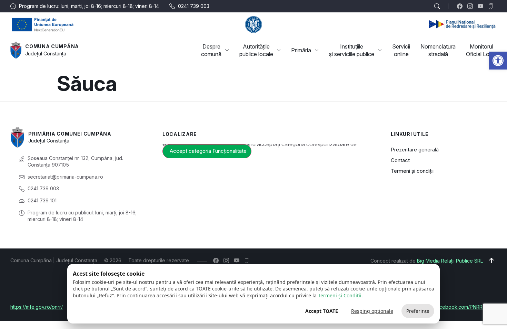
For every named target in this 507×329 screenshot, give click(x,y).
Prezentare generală (415, 149)
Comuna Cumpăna (52, 46)
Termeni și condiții (412, 171)
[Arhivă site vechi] (492, 6)
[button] (498, 61)
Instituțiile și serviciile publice (351, 50)
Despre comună (211, 50)
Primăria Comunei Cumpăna (69, 134)
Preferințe (417, 311)
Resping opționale (372, 311)
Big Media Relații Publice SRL (450, 261)
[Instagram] (471, 6)
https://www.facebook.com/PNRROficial (452, 307)
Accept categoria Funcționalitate (208, 151)
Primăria (301, 50)
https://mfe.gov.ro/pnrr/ (36, 307)
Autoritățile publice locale (256, 50)
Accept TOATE (321, 311)
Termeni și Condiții (339, 295)
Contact (400, 160)
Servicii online (401, 50)
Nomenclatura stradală (438, 50)
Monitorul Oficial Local (481, 50)
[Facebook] (461, 6)
